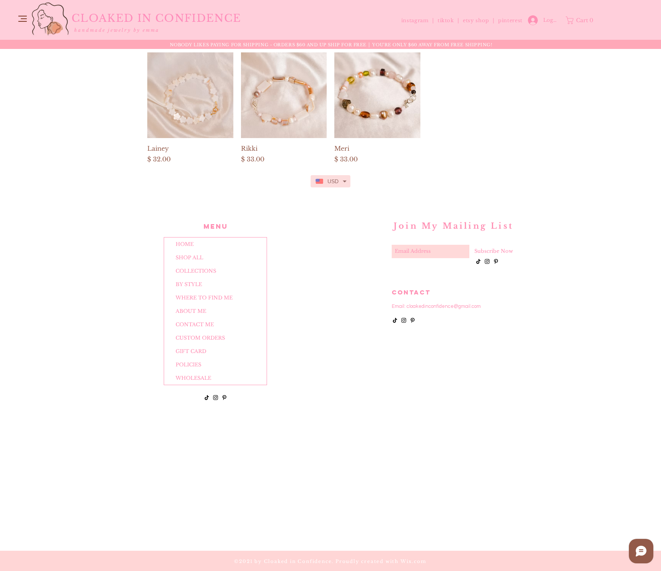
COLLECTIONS (196, 271)
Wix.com (414, 561)
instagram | (418, 20)
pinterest (510, 20)
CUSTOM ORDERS (200, 338)
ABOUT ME (191, 311)
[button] (22, 19)
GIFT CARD (191, 351)
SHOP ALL (189, 257)
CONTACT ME (195, 324)
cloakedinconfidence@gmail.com (444, 306)
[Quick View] (190, 95)
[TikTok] (207, 397)
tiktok (447, 20)
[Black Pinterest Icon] (224, 397)
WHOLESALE (193, 378)
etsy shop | (480, 20)
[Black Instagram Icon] (215, 397)
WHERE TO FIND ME (204, 297)
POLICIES (188, 364)
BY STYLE (189, 284)
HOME (185, 244)
